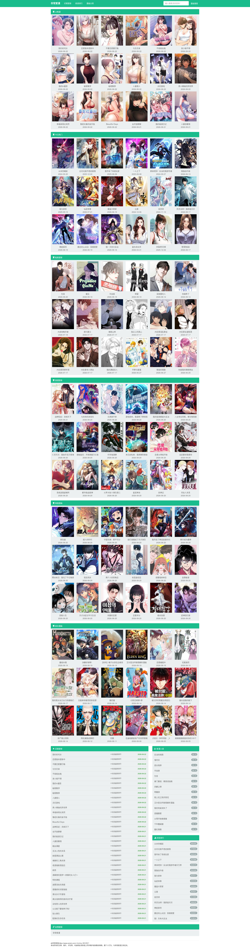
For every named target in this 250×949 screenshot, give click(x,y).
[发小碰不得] (186, 30)
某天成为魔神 (185, 539)
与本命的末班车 (87, 416)
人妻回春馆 (185, 124)
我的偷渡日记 (161, 124)
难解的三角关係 (58, 860)
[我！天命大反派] (112, 229)
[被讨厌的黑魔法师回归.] (161, 682)
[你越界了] (186, 276)
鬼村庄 (157, 760)
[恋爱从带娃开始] (161, 436)
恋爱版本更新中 (87, 48)
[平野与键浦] (137, 352)
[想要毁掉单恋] (161, 559)
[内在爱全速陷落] (186, 314)
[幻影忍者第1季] (137, 682)
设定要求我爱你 (185, 454)
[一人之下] (137, 153)
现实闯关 (87, 577)
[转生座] (63, 521)
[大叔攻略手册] (63, 314)
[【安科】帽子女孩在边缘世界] (112, 644)
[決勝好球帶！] (87, 644)
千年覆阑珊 (158, 824)
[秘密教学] (87, 68)
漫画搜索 (194, 3)
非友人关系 (185, 492)
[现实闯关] (87, 559)
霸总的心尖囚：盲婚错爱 (87, 247)
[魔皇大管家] (112, 191)
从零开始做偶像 (160, 818)
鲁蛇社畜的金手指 (87, 124)
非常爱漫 (55, 3)
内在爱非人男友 (87, 369)
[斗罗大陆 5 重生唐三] (112, 474)
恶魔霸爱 (158, 813)
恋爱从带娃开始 (161, 454)
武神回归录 (185, 615)
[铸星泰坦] (63, 229)
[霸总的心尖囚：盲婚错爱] (87, 229)
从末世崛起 (63, 171)
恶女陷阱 (158, 765)
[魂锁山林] (112, 314)
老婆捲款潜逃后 (58, 865)
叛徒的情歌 (161, 369)
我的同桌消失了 (160, 808)
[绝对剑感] (161, 597)
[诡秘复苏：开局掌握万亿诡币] (87, 436)
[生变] (63, 276)
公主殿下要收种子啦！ (61, 908)
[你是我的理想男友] (186, 352)
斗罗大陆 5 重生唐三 (112, 492)
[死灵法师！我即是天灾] (186, 191)
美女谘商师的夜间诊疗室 (62, 899)
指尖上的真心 (136, 331)
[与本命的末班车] (87, 399)
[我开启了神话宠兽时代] (161, 521)
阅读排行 (79, 3)
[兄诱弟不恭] (112, 399)
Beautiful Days (112, 124)
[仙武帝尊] (87, 191)
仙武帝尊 (87, 209)
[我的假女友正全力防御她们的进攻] (63, 682)
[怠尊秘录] (186, 559)
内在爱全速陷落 (185, 331)
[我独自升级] (186, 153)
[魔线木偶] (63, 644)
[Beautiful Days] (112, 106)
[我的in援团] (63, 68)
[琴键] (137, 276)
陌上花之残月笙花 (161, 797)
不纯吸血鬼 (161, 48)
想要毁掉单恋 (161, 577)
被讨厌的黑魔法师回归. (161, 700)
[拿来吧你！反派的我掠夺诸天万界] (161, 153)
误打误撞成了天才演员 (136, 539)
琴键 (136, 294)
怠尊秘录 (185, 577)
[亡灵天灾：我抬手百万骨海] (63, 436)
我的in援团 (63, 86)
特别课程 (56, 879)
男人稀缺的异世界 (185, 86)
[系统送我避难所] (63, 474)
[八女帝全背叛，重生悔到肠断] (186, 399)
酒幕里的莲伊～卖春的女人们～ (65, 875)
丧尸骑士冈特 (63, 738)
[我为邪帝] (63, 191)
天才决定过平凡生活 (87, 615)
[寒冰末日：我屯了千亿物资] (63, 559)
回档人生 (63, 615)
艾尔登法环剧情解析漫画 (137, 662)
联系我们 (86, 943)
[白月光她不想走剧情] (87, 153)
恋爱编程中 (161, 662)
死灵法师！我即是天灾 (186, 209)
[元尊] (137, 191)
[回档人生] (63, 597)
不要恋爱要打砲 (112, 48)
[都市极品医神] (87, 474)
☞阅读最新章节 (115, 754)
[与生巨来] (137, 30)
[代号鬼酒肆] (112, 436)
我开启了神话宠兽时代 (161, 539)
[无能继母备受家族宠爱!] (87, 682)
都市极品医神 (87, 492)
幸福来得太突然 (63, 124)
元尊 (136, 209)
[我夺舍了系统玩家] (112, 153)
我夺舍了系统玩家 (112, 171)
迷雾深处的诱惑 (58, 884)
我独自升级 (185, 171)
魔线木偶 (63, 662)
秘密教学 (87, 86)
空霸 (112, 738)
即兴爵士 (87, 331)
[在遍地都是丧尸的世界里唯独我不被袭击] (137, 720)
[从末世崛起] (63, 153)
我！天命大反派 (112, 247)
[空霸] (112, 720)
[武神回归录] (186, 597)
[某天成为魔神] (186, 521)
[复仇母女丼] (137, 229)
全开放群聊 (136, 124)
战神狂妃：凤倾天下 (63, 416)
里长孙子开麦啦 (58, 894)
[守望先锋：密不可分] (112, 521)
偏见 (87, 294)
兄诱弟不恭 (112, 416)
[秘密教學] (112, 68)
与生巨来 (136, 48)
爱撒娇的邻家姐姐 (59, 889)
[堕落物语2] (186, 229)
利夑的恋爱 (112, 615)
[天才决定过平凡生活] (87, 597)
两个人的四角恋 (112, 577)
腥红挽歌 (158, 829)
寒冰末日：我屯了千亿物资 (63, 577)
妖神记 (161, 492)
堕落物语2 (186, 247)
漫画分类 (90, 3)
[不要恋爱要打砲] (112, 30)
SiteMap (79, 943)
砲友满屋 (56, 846)
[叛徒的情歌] (161, 352)
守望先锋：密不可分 (112, 539)
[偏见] (87, 276)
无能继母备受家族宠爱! (87, 700)
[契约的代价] (63, 30)
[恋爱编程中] (161, 644)
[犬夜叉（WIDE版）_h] (161, 720)
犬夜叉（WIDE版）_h (161, 738)
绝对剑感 (161, 615)
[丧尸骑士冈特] (63, 720)
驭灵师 (161, 209)
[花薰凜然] (186, 644)
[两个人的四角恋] (112, 559)
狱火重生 (56, 913)
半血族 (112, 294)
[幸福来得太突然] (63, 106)
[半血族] (112, 276)
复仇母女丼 (136, 247)
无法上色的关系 (58, 850)
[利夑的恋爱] (112, 597)
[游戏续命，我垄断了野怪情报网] (137, 399)
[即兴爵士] (87, 314)
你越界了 (185, 294)
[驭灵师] (161, 191)
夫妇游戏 (161, 86)
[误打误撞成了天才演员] (137, 521)
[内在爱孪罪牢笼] (63, 352)
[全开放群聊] (137, 106)
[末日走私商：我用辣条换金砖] (137, 436)
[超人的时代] (87, 521)
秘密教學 (112, 86)
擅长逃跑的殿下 (185, 700)
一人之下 (136, 171)
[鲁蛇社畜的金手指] (87, 106)
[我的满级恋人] (112, 352)
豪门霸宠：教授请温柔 (163, 781)
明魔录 (157, 792)
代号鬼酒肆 (112, 454)
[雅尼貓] (112, 682)
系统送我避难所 (63, 492)
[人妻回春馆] (186, 106)
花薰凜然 (185, 662)
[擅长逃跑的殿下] (186, 682)
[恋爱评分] (137, 597)
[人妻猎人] (137, 68)
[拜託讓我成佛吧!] (87, 720)
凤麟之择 (158, 786)
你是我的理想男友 (185, 369)
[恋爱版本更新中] (87, 30)
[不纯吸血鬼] (161, 30)
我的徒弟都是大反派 (161, 416)
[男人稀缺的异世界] (186, 68)
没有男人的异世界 (59, 904)
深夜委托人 (161, 294)
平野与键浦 (136, 369)
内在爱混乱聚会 (161, 331)
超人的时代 (87, 539)
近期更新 (67, 3)
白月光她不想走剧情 (87, 171)
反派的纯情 (158, 754)
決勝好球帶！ (87, 662)
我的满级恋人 (112, 369)
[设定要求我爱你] (186, 436)
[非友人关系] (186, 474)
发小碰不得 (185, 48)
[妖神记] (161, 474)
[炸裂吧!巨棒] (161, 229)
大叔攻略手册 (63, 331)
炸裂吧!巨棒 (161, 247)
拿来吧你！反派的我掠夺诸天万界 (168, 865)
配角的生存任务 (58, 918)
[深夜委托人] (161, 276)
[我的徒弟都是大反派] (161, 399)
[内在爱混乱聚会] (161, 314)
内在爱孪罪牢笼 (63, 369)
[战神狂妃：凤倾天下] (63, 399)
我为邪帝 (63, 209)
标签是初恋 (136, 577)
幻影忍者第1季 (137, 700)
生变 (63, 294)
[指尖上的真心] (137, 314)
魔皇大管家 (112, 209)
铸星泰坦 (63, 247)
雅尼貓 (112, 700)
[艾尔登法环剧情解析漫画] (137, 644)
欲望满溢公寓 (57, 855)
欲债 (54, 870)
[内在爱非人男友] (87, 352)
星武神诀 (136, 492)
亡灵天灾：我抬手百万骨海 (63, 454)
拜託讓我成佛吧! (87, 738)
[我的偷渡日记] (161, 106)
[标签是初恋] (137, 559)
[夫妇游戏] (161, 68)
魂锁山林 (112, 331)
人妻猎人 (136, 86)
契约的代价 (63, 48)
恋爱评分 (136, 615)
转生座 (63, 539)
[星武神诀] (137, 474)
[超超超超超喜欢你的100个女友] (186, 720)
